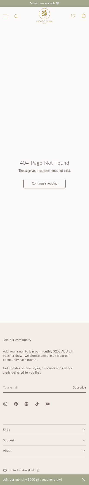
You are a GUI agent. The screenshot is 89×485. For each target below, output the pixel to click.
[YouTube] (47, 404)
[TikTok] (37, 404)
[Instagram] (5, 404)
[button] (16, 16)
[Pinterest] (26, 404)
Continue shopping (44, 183)
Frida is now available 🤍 (44, 3)
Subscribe (79, 387)
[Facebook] (16, 404)
